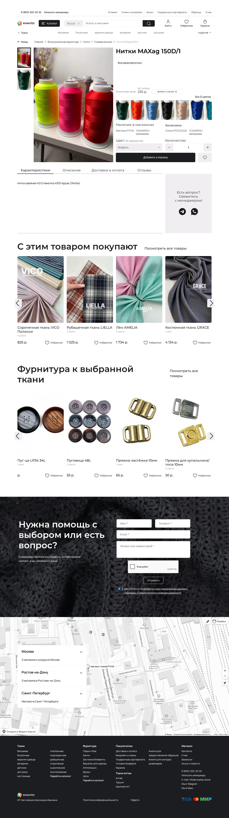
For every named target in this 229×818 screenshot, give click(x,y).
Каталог (52, 23)
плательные (56, 751)
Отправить (153, 580)
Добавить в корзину (155, 157)
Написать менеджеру (56, 12)
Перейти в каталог (60, 776)
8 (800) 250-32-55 (31, 12)
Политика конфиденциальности (100, 800)
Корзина (205, 25)
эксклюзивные (58, 771)
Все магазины (173, 125)
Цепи (86, 776)
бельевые (63, 32)
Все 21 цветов (203, 96)
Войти (168, 25)
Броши (86, 771)
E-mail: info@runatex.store (196, 779)
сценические (57, 767)
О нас (185, 755)
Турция (120, 782)
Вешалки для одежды (94, 763)
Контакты (187, 751)
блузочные (82, 32)
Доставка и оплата (126, 751)
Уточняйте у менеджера (143, 132)
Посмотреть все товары (166, 248)
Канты (86, 755)
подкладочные (58, 755)
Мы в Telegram (189, 783)
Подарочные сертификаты (172, 12)
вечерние (125, 32)
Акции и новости (191, 763)
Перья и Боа (89, 751)
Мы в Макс (187, 788)
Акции (149, 12)
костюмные (23, 776)
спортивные (57, 763)
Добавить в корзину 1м (167, 92)
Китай (119, 778)
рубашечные (57, 759)
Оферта (135, 800)
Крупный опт (123, 786)
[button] (18, 303)
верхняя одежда (104, 32)
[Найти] (149, 23)
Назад (24, 41)
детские (142, 32)
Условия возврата (126, 763)
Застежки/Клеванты (94, 759)
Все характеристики (130, 62)
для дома (159, 32)
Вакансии (187, 759)
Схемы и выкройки (131, 12)
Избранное (187, 25)
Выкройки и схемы (126, 755)
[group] (40, 300)
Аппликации (90, 767)
